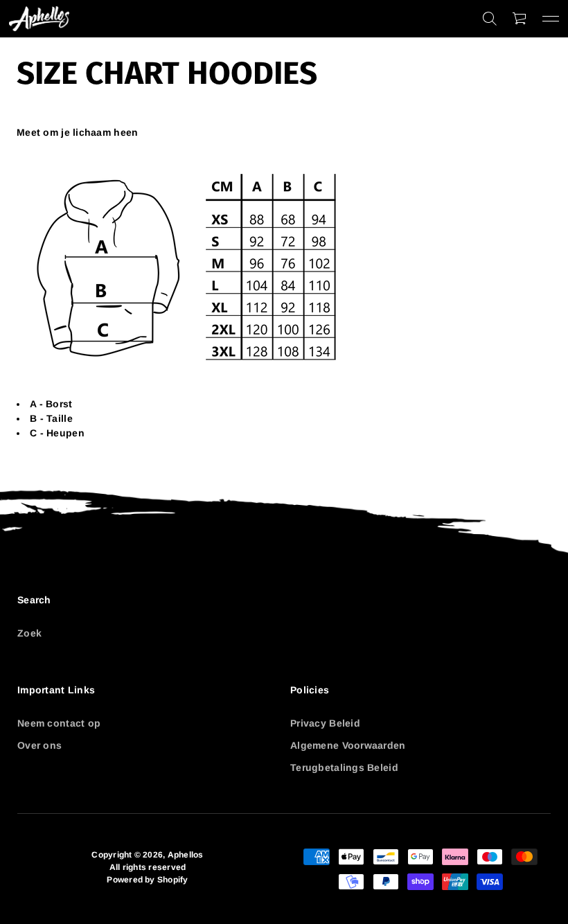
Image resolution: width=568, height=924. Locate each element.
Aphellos (186, 855)
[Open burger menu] (550, 18)
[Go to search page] (489, 18)
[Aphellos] (39, 18)
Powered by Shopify (147, 880)
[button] (489, 18)
